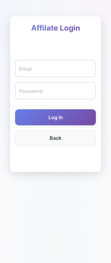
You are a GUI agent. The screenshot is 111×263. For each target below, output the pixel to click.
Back (55, 138)
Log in (55, 117)
